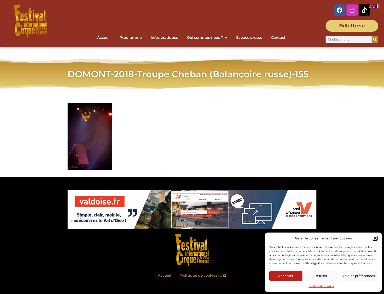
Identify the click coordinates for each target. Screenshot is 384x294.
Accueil (104, 37)
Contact (278, 37)
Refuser (321, 276)
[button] (375, 238)
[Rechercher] (375, 39)
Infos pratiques (164, 37)
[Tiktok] (364, 10)
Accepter (285, 276)
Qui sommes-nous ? (205, 37)
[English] (372, 6)
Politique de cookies (321, 286)
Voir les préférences (358, 276)
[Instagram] (352, 10)
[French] (378, 6)
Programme (131, 37)
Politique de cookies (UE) (203, 275)
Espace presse (249, 37)
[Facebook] (339, 10)
